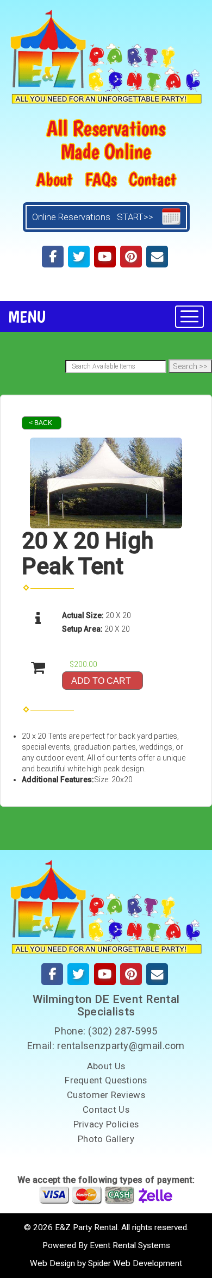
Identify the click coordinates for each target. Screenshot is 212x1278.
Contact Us (106, 1109)
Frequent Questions (106, 1080)
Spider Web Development (135, 1263)
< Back (40, 423)
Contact (152, 179)
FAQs (100, 179)
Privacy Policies (106, 1124)
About (54, 179)
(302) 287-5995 (122, 1031)
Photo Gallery (106, 1138)
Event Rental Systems (130, 1245)
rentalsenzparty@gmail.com (121, 1045)
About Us (106, 1066)
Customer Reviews (106, 1094)
